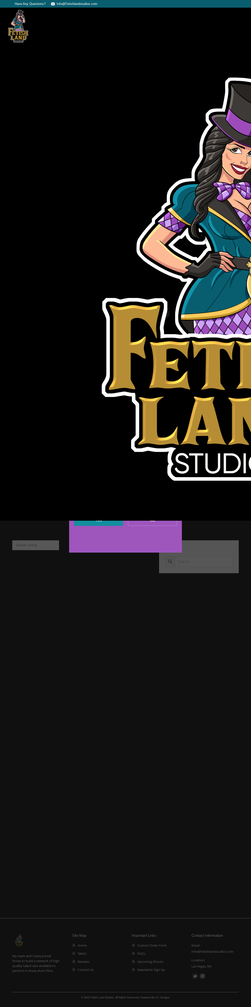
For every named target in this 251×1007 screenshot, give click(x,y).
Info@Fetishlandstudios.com (77, 4)
